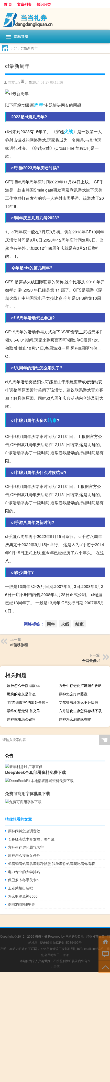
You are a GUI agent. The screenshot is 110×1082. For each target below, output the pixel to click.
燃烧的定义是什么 (21, 693)
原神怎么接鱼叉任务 (24, 855)
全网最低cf (91, 660)
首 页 (8, 4)
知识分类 (44, 4)
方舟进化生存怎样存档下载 (80, 710)
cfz (18, 82)
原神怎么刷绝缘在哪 (75, 719)
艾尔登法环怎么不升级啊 (78, 702)
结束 (52, 420)
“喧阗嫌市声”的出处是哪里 (28, 702)
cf (15, 48)
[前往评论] (104, 954)
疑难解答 (46, 942)
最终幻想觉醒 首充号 (23, 710)
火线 (68, 131)
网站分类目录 (74, 936)
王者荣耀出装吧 (20, 887)
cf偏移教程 (19, 644)
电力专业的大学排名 (24, 871)
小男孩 (55, 966)
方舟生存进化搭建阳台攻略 (80, 685)
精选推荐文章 (95, 936)
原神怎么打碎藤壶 (73, 693)
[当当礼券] (55, 19)
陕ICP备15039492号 (67, 942)
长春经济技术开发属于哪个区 (31, 838)
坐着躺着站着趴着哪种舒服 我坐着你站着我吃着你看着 (51, 863)
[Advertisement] (55, 1027)
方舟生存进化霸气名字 (26, 847)
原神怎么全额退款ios (23, 685)
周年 (38, 105)
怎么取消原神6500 (23, 896)
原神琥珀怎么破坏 (21, 719)
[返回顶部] (104, 967)
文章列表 (24, 4)
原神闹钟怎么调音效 (24, 830)
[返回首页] (104, 941)
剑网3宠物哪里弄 (21, 904)
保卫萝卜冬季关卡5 (23, 879)
